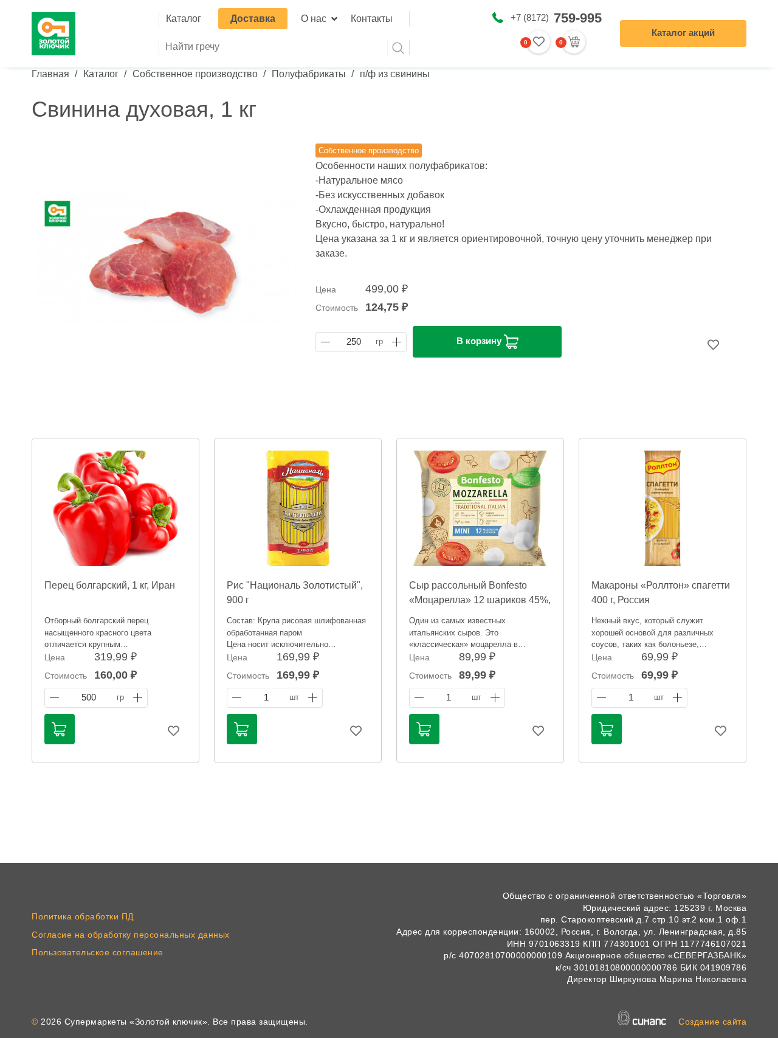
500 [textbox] (88, 697)
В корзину (480, 341)
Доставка (252, 18)
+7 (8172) (556, 18)
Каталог (183, 18)
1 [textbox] (266, 697)
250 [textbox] (353, 342)
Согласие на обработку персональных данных (131, 934)
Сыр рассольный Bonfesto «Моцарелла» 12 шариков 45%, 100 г (480, 600)
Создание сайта (712, 1021)
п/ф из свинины (395, 74)
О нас (313, 18)
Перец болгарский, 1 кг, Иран (109, 585)
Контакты (372, 18)
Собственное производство (195, 74)
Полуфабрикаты (309, 74)
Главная (50, 74)
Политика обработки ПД (83, 916)
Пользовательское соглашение (98, 952)
